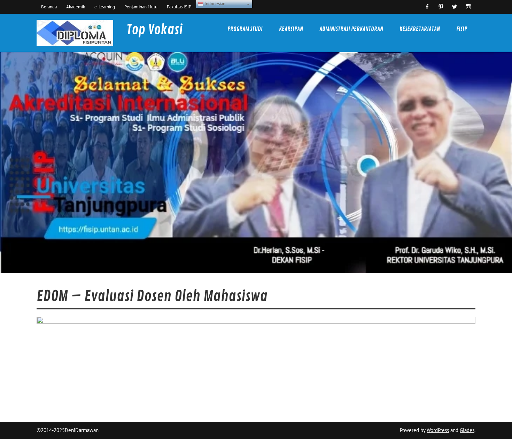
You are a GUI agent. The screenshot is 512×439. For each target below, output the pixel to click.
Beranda (49, 6)
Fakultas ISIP (179, 6)
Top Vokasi (154, 29)
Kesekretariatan (419, 29)
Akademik (75, 6)
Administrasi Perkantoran (351, 29)
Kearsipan (291, 29)
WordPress (438, 430)
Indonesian (214, 3)
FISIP (461, 29)
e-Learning (104, 6)
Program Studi (245, 29)
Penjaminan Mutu (140, 6)
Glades (467, 430)
